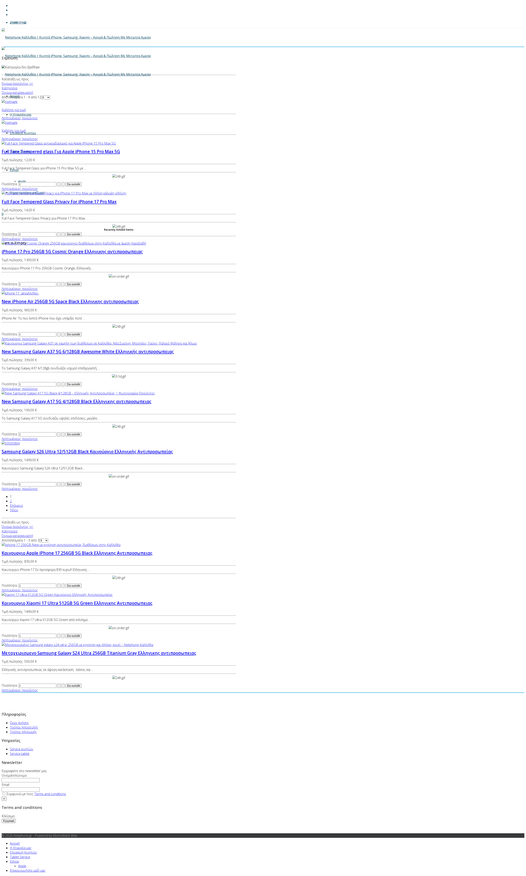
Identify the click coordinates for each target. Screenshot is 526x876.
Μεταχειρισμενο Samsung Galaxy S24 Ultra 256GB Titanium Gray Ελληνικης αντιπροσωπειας (99, 653)
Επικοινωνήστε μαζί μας (28, 870)
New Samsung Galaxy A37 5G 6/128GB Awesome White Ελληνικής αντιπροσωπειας (88, 351)
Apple (22, 866)
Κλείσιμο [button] (8, 816)
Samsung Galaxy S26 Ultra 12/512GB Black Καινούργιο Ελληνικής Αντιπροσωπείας (87, 451)
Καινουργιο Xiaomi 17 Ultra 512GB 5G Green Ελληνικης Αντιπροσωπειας (77, 603)
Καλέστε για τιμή (14, 110)
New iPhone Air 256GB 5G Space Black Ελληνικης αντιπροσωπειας (70, 301)
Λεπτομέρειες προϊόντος (20, 118)
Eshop (14, 170)
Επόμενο (16, 505)
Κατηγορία (9, 88)
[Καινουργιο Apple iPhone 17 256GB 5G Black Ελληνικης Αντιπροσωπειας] (61, 545)
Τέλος (14, 510)
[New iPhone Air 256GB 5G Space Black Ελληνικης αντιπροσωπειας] (20, 293)
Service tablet (19, 753)
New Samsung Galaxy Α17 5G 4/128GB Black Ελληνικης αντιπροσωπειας (76, 401)
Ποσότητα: (10, 184)
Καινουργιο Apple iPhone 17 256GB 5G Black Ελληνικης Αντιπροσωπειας (77, 553)
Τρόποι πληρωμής (23, 732)
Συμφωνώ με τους (34, 805)
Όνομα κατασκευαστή (17, 92)
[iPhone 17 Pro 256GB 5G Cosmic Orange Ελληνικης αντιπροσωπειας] (74, 243)
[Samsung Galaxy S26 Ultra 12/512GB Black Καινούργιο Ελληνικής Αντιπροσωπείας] (11, 443)
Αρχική (15, 843)
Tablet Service (20, 857)
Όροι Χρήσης (19, 723)
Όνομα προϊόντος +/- (17, 83)
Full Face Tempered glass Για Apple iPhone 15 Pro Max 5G (61, 151)
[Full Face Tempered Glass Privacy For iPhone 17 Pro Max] (64, 193)
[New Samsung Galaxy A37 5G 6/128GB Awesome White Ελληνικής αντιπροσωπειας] (99, 343)
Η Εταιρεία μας (21, 114)
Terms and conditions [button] (50, 794)
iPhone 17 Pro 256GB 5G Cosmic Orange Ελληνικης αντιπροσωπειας (72, 251)
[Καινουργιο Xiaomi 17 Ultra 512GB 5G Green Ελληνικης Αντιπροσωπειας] (57, 594)
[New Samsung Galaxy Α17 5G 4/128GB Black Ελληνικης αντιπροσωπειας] (78, 393)
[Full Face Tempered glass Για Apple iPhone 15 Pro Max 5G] (59, 143)
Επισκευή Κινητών (23, 133)
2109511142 (18, 22)
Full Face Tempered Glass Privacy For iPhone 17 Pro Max (59, 202)
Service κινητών (21, 749)
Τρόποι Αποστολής (24, 727)
